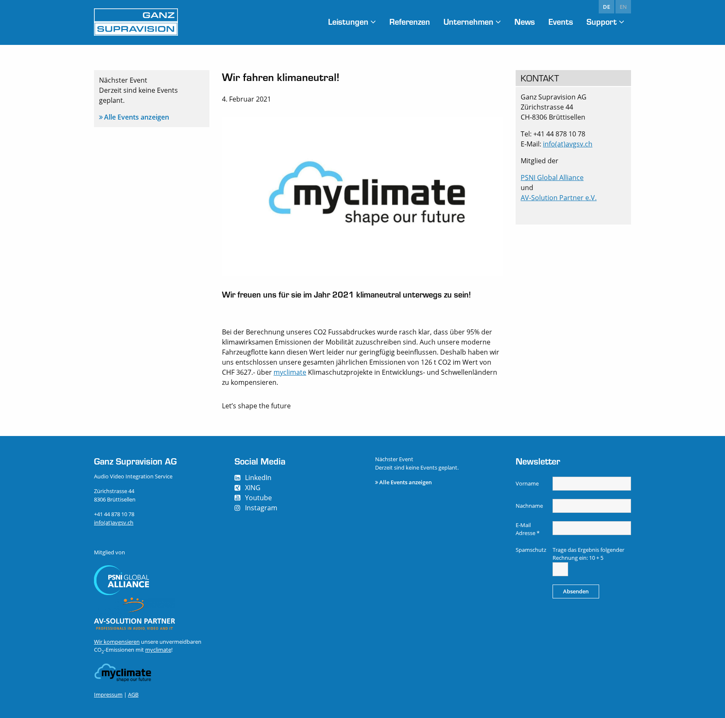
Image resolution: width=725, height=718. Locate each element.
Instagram (261, 507)
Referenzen (409, 22)
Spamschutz (531, 550)
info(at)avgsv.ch (567, 144)
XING (253, 487)
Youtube (258, 497)
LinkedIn (258, 477)
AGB (133, 694)
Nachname (529, 505)
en (623, 6)
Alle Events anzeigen (136, 117)
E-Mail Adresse (528, 529)
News (524, 22)
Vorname (527, 483)
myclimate (290, 372)
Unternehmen (468, 22)
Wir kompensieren (117, 641)
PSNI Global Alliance (552, 177)
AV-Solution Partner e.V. (559, 197)
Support (602, 22)
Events (560, 22)
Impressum (108, 694)
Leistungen (348, 22)
